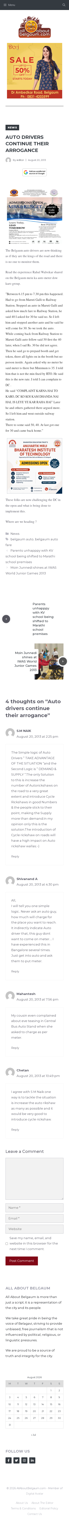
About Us (22, 1503)
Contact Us (34, 1514)
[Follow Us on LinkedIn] (32, 1460)
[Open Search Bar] (64, 5)
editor (20, 159)
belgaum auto (21, 539)
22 (51, 1411)
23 (59, 1411)
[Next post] (63, 661)
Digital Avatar (34, 1493)
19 (26, 1411)
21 (43, 1411)
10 (9, 1404)
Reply (15, 856)
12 (26, 1404)
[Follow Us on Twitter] (16, 1460)
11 (18, 1404)
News (12, 127)
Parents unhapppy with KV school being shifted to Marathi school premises (30, 556)
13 (34, 1404)
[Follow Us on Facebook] (9, 1460)
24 (9, 1417)
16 (59, 1404)
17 (10, 1411)
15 (51, 1404)
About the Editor (42, 1503)
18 (18, 1411)
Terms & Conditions (23, 1508)
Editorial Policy (48, 1508)
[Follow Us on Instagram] (24, 1460)
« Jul (33, 1434)
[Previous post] (6, 619)
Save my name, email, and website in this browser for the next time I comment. (34, 1243)
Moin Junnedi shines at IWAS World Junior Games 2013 (26, 661)
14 (43, 1404)
